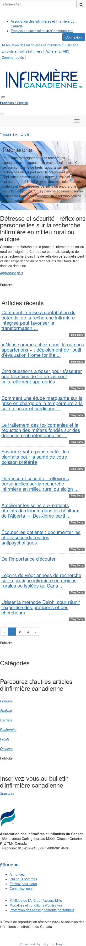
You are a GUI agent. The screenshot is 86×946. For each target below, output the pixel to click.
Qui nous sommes (23, 879)
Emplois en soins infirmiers (31, 30)
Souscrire (7, 793)
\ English (14, 102)
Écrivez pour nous (23, 883)
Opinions (6, 748)
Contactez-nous (21, 888)
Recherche (8, 729)
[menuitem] (48, 23)
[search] (81, 4)
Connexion (73, 37)
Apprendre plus (11, 272)
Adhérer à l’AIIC (57, 51)
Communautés (62, 30)
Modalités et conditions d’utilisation (36, 905)
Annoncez (17, 874)
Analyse (6, 710)
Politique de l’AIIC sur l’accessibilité (36, 900)
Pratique (6, 701)
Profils (4, 739)
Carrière (6, 720)
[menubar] (43, 50)
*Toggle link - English (16, 134)
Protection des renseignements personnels (42, 909)
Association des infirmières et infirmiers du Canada (40, 45)
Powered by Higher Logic (43, 944)
